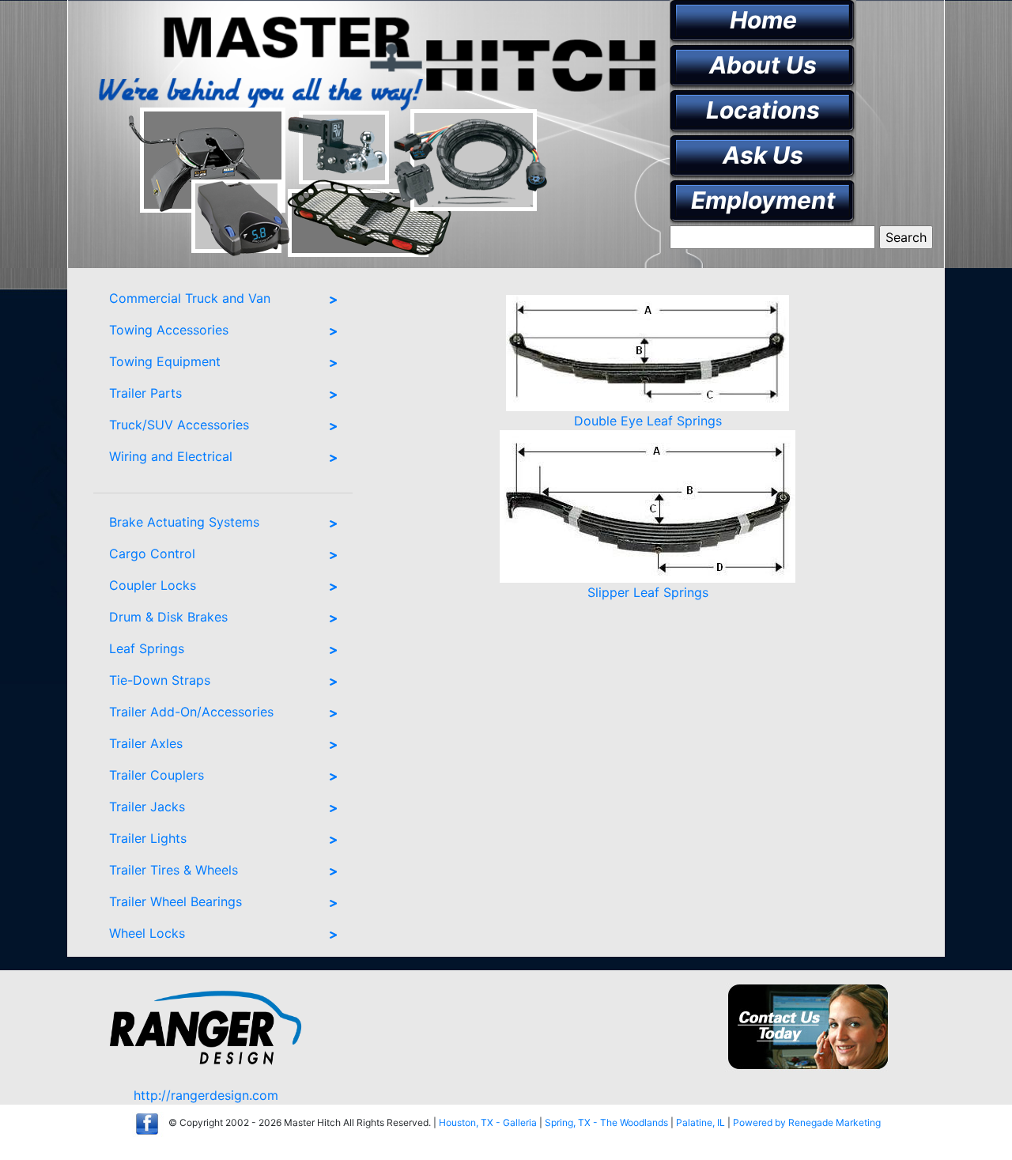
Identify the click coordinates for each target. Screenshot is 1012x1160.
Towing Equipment (165, 361)
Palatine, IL (700, 1122)
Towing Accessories (168, 330)
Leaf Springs (146, 648)
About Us (763, 65)
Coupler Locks (152, 585)
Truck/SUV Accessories (179, 425)
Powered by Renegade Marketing (807, 1122)
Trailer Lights (148, 838)
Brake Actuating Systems (184, 522)
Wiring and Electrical (170, 456)
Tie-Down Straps (159, 680)
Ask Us (763, 155)
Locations (763, 110)
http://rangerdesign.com (206, 1095)
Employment (763, 200)
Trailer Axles (146, 743)
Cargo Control (152, 553)
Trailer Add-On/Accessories (191, 712)
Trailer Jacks (147, 806)
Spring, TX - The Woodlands (606, 1122)
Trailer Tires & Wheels (173, 870)
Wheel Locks (147, 933)
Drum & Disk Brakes (168, 617)
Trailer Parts (145, 393)
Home (763, 20)
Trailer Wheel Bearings (175, 901)
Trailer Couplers (156, 775)
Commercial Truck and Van (189, 298)
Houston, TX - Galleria (488, 1122)
